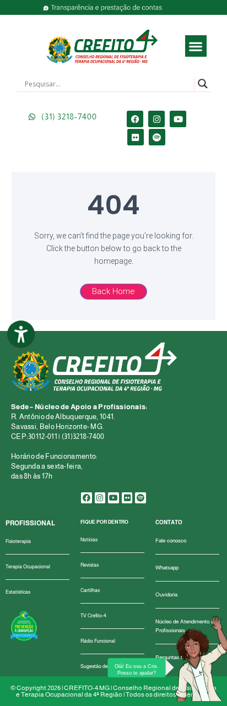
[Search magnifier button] (202, 83)
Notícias (89, 539)
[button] (196, 46)
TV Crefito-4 (93, 615)
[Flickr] (135, 137)
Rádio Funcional (97, 641)
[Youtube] (178, 119)
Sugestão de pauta (101, 666)
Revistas (89, 565)
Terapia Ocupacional (28, 566)
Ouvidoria (166, 594)
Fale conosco (170, 540)
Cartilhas (90, 590)
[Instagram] (156, 119)
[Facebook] (135, 119)
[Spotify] (157, 137)
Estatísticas (18, 592)
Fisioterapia (18, 541)
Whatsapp (167, 567)
